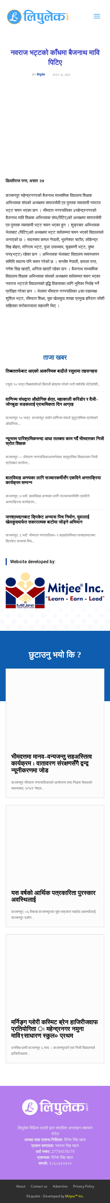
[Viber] (68, 163)
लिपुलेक (41, 74)
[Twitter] (42, 163)
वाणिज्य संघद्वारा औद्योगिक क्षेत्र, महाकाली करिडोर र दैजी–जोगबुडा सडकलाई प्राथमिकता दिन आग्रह (52, 402)
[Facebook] (29, 163)
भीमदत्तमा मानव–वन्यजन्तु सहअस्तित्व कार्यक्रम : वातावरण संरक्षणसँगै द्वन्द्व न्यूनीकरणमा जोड (51, 763)
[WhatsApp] (55, 163)
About (20, 1186)
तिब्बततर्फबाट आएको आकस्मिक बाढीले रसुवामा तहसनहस (51, 371)
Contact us (39, 1186)
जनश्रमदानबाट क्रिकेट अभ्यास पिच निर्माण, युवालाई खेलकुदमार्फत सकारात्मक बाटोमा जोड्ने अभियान (47, 519)
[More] (94, 163)
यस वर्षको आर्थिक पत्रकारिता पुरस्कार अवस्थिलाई (53, 896)
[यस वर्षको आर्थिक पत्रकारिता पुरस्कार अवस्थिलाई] (55, 844)
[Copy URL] (81, 163)
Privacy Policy (83, 1186)
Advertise (60, 1186)
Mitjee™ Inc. (74, 1196)
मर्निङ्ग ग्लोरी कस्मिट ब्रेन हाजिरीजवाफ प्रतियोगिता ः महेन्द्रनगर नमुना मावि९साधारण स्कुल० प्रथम (54, 1029)
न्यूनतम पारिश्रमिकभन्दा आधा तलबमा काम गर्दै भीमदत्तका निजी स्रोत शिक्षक (55, 441)
